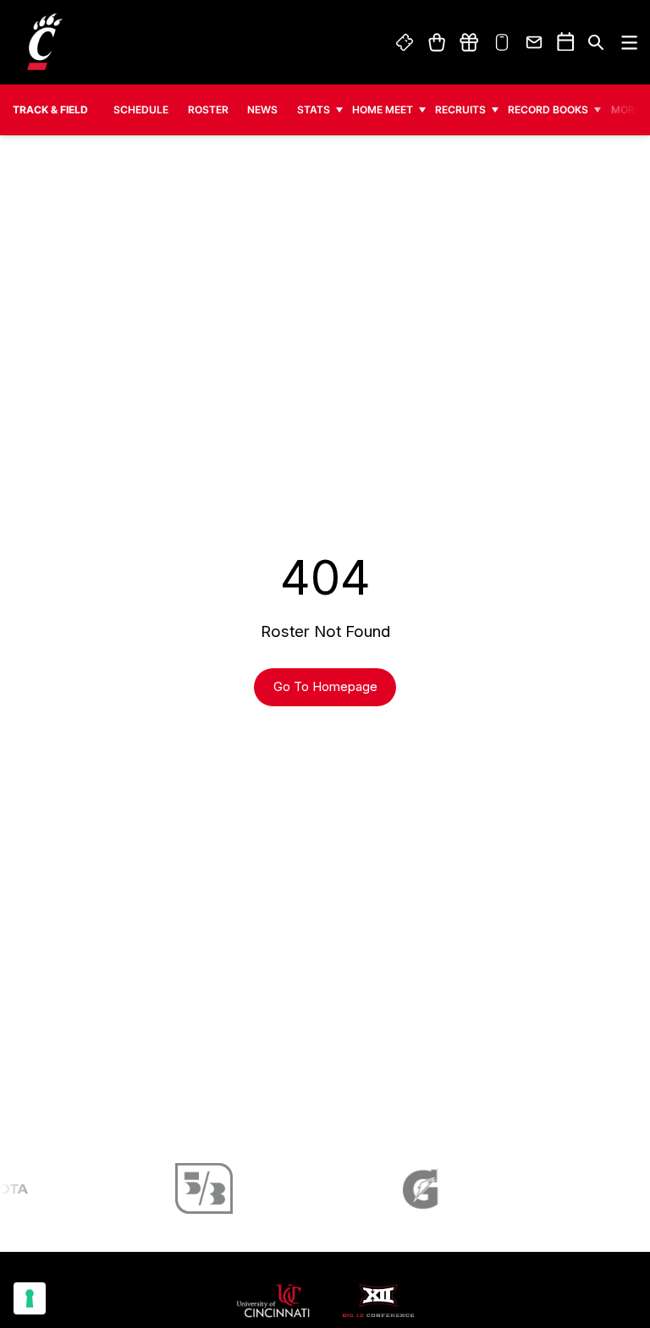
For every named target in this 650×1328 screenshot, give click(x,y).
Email (535, 42)
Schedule (140, 109)
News (262, 109)
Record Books (548, 109)
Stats (313, 109)
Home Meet (382, 109)
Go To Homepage (325, 686)
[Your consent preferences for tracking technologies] (30, 1298)
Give (469, 42)
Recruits (460, 109)
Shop (436, 42)
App (502, 42)
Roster (208, 109)
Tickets (405, 42)
